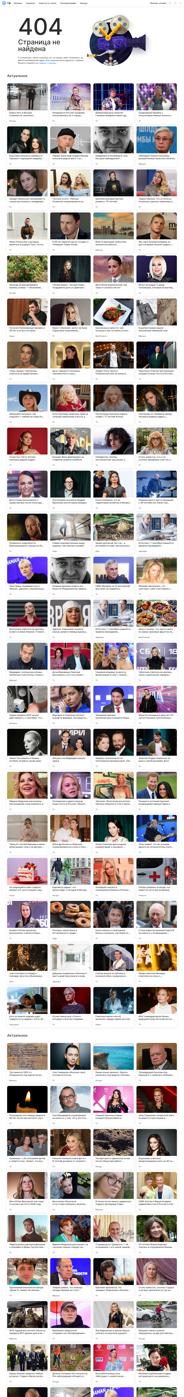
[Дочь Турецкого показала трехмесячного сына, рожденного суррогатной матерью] (70, 362)
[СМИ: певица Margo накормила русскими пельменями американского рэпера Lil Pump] (113, 1093)
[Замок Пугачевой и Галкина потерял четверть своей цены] (27, 749)
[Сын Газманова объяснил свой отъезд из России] (70, 1235)
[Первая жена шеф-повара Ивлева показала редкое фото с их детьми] (70, 146)
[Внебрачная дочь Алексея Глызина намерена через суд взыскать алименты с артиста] (113, 103)
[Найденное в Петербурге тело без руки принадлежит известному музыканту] (113, 146)
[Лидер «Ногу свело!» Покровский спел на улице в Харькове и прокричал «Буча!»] (113, 362)
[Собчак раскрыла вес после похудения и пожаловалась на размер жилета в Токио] (70, 1136)
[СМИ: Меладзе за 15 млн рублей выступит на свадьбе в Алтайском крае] (113, 577)
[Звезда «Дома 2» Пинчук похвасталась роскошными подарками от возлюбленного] (113, 1050)
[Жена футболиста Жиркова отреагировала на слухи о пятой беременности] (70, 835)
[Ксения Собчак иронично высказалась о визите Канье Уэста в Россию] (27, 921)
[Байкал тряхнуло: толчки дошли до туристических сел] (113, 1136)
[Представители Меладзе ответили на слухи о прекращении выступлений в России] (156, 964)
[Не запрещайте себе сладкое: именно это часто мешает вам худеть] (27, 878)
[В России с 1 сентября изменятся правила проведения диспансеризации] (156, 534)
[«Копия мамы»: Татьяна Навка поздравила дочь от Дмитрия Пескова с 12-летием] (70, 275)
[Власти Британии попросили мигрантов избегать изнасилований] (113, 232)
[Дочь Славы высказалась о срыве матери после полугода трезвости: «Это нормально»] (27, 491)
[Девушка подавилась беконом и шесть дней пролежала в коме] (70, 964)
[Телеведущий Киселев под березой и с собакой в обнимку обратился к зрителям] (156, 1235)
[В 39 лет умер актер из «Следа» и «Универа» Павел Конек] (70, 232)
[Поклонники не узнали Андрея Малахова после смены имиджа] (70, 491)
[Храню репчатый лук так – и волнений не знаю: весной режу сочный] (113, 534)
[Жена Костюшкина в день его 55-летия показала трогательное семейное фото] (156, 706)
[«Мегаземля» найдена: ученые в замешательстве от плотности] (156, 1136)
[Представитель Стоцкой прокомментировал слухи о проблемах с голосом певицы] (27, 1179)
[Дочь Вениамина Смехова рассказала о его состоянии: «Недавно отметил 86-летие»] (70, 663)
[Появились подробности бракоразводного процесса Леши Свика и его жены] (27, 534)
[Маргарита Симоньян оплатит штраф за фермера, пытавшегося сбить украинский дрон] (70, 706)
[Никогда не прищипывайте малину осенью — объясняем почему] (27, 275)
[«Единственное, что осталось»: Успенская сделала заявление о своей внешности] (156, 189)
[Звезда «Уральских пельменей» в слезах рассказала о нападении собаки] (27, 189)
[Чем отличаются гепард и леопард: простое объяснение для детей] (27, 964)
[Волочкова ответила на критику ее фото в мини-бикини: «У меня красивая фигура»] (27, 620)
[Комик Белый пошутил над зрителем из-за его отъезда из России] (70, 1093)
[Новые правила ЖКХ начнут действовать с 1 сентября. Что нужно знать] (27, 706)
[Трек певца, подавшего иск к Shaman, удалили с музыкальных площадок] (27, 577)
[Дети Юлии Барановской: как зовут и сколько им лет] (113, 275)
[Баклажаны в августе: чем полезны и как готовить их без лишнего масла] (113, 319)
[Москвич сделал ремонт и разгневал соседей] (70, 1179)
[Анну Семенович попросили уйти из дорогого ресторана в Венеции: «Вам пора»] (156, 1278)
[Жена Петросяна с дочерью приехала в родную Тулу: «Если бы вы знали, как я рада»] (27, 232)
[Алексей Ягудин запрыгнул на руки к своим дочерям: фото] (156, 749)
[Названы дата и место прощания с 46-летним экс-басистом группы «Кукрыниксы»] (156, 491)
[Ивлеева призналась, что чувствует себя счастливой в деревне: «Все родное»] (156, 577)
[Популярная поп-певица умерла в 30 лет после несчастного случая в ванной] (27, 1278)
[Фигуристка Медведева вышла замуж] (70, 749)
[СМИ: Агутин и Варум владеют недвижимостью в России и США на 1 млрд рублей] (156, 1364)
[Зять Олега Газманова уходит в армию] (156, 1093)
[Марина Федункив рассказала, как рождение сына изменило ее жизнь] (27, 792)
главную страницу (47, 63)
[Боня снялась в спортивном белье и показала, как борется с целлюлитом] (113, 921)
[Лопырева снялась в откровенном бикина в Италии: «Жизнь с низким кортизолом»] (113, 878)
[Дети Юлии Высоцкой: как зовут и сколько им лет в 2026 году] (27, 1364)
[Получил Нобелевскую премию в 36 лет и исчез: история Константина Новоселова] (27, 319)
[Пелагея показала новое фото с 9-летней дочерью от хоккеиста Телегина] (70, 1321)
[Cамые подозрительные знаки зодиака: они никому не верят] (70, 534)
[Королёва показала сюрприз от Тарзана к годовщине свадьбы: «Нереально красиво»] (27, 146)
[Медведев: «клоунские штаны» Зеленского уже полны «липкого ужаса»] (27, 663)
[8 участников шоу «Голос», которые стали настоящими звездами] (70, 1007)
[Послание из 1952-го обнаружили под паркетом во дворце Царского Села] (27, 1235)
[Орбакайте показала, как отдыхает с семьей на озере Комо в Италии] (27, 405)
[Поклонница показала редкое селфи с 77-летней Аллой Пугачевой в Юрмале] (113, 405)
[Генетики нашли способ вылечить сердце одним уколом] (113, 1007)
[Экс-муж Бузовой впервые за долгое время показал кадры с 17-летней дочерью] (156, 232)
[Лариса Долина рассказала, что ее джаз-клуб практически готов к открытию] (27, 1050)
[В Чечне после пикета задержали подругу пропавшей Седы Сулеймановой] (113, 1364)
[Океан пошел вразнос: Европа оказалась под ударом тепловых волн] (113, 1235)
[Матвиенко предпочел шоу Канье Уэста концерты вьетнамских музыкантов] (70, 1050)
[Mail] (4, 3)
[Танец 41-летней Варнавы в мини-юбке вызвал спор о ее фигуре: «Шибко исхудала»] (27, 835)
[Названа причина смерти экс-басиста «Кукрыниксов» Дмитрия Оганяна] (70, 577)
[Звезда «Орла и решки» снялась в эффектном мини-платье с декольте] (156, 1179)
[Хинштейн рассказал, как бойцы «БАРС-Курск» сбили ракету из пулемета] (113, 1179)
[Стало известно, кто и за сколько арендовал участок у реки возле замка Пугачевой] (156, 448)
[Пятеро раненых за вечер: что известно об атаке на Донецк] (156, 878)
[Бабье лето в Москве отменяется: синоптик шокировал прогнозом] (27, 103)
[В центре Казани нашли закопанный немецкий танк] (156, 319)
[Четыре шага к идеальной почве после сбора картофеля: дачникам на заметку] (113, 1321)
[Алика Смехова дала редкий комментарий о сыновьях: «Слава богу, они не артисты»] (113, 835)
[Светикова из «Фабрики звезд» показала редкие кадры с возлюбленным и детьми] (156, 405)
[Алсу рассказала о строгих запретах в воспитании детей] (27, 1093)
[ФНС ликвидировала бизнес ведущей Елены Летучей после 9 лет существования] (156, 1007)
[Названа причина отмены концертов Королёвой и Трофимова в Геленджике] (113, 1278)
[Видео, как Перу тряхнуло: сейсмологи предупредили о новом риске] (156, 1050)
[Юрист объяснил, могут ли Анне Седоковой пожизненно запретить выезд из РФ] (70, 319)
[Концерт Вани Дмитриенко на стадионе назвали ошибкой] (70, 448)
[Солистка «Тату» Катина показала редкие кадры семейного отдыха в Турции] (27, 448)
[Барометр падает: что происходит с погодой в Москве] (70, 878)
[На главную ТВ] (8, 3)
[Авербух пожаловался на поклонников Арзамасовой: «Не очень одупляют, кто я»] (113, 749)
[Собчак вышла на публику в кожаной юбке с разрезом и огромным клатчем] (113, 964)
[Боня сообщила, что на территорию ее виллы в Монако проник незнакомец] (113, 491)
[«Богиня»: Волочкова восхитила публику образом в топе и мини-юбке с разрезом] (113, 792)
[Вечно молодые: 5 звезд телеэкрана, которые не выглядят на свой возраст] (156, 275)
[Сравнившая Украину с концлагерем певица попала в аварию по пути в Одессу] (156, 103)
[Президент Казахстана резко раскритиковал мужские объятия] (156, 146)
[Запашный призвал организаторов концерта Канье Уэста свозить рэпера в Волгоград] (113, 706)
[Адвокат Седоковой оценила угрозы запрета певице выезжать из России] (70, 620)
